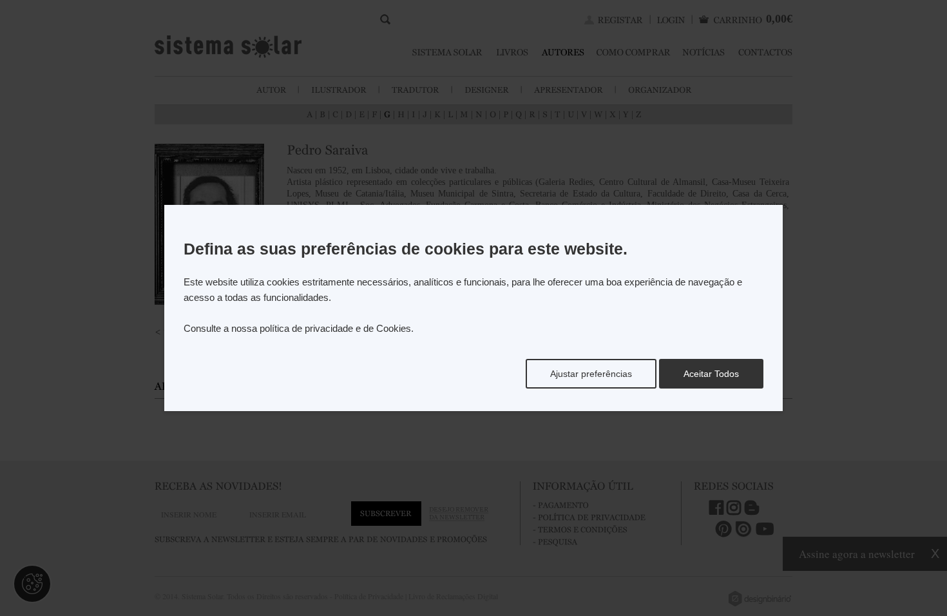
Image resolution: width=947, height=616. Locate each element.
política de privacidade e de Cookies (335, 328)
